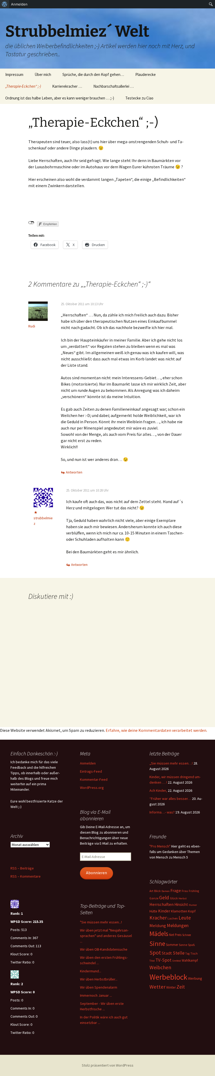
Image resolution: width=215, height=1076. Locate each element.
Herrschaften (161, 904)
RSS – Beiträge (22, 868)
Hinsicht (181, 904)
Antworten (74, 472)
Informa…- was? (162, 812)
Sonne (183, 945)
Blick (157, 891)
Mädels (158, 933)
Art (151, 891)
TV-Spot (163, 960)
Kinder (164, 910)
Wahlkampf (190, 960)
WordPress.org (92, 787)
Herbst (183, 898)
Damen (166, 891)
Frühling (194, 891)
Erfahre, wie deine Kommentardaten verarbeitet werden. (156, 730)
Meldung (157, 925)
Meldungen (178, 925)
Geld (164, 897)
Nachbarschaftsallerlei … (113, 86)
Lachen (173, 918)
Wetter (157, 986)
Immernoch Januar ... (96, 995)
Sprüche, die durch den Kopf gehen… (93, 74)
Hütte (153, 911)
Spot (155, 952)
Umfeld (176, 960)
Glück (174, 898)
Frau (185, 891)
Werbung (195, 978)
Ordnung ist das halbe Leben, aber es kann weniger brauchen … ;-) (59, 98)
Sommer (172, 945)
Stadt (167, 953)
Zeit (180, 987)
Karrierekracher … (67, 86)
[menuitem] (4, 4)
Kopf (192, 911)
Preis (178, 935)
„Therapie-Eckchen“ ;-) (23, 86)
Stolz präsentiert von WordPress (107, 1065)
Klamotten (179, 911)
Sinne (157, 943)
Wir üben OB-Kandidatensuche (103, 949)
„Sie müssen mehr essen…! (171, 763)
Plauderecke (145, 74)
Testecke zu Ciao (139, 98)
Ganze (153, 898)
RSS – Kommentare (25, 876)
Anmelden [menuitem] (19, 4)
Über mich (43, 74)
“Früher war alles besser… (170, 798)
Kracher (158, 918)
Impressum (14, 74)
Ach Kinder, (158, 790)
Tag (187, 953)
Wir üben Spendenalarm (98, 987)
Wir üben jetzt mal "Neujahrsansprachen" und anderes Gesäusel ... (106, 936)
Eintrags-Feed (91, 771)
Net (171, 935)
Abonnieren (96, 872)
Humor (193, 905)
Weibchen (160, 967)
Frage (175, 890)
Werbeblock (168, 977)
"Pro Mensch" (159, 846)
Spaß (191, 945)
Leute (185, 918)
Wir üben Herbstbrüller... (98, 979)
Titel (152, 960)
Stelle (179, 953)
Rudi (31, 326)
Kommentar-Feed (94, 779)
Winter (171, 987)
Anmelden (88, 763)
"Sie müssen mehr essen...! (101, 922)
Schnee (186, 935)
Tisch (194, 953)
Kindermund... (90, 971)
